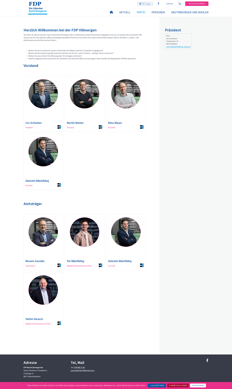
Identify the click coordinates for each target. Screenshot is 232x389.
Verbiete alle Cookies (178, 385)
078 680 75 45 (79, 367)
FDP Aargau (146, 4)
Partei (141, 12)
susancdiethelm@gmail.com (82, 370)
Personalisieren (198, 385)
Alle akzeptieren (157, 385)
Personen (158, 12)
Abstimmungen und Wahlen (189, 12)
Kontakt (169, 4)
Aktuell (124, 12)
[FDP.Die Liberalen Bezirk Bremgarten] (39, 5)
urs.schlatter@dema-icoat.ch (178, 46)
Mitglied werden (197, 4)
